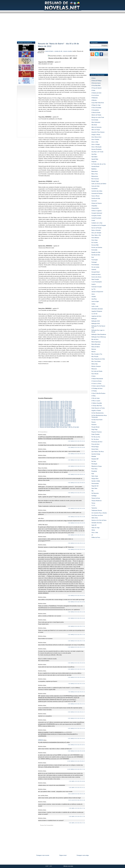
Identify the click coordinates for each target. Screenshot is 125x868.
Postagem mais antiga (83, 855)
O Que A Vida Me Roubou (98, 393)
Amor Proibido (95, 139)
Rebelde (93, 456)
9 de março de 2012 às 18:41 (76, 744)
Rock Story (94, 468)
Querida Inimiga (95, 454)
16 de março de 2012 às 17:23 (76, 769)
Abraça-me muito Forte (97, 117)
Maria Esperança (96, 341)
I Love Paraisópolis (96, 281)
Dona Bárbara (95, 237)
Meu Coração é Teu (96, 354)
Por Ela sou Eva (95, 436)
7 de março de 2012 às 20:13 (76, 691)
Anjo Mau (94, 154)
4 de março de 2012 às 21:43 (76, 543)
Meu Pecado (94, 356)
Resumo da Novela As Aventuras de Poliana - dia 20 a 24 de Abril (57, 413)
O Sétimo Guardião (96, 403)
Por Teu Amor (95, 439)
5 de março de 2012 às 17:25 (76, 634)
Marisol (93, 351)
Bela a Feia (94, 173)
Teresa (93, 503)
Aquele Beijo (94, 159)
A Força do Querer (96, 88)
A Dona (93, 78)
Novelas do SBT (58, 51)
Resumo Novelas (67, 51)
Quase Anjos (94, 449)
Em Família (94, 242)
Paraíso (93, 422)
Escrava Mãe (95, 245)
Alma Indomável (95, 122)
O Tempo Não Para (96, 405)
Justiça (93, 304)
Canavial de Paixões (96, 193)
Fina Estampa (95, 264)
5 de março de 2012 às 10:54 (76, 601)
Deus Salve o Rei (96, 235)
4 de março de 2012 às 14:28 (76, 516)
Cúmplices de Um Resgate (98, 225)
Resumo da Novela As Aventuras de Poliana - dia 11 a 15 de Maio (57, 409)
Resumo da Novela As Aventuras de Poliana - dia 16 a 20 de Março (58, 420)
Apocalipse (94, 156)
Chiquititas (94, 205)
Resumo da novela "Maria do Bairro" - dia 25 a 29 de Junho (56, 401)
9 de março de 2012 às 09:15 (76, 718)
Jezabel (93, 296)
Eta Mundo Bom (95, 254)
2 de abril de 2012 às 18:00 (77, 781)
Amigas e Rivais (95, 134)
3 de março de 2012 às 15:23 (76, 441)
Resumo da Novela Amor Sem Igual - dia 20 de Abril (54, 423)
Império (93, 284)
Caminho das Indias (96, 191)
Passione (93, 424)
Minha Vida (94, 364)
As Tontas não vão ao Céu (98, 164)
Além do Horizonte (96, 127)
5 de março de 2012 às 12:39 (76, 611)
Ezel (92, 257)
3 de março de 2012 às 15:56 (76, 447)
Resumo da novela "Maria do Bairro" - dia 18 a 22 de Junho (56, 402)
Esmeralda (94, 250)
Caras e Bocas (95, 196)
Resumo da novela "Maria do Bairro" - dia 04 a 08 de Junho (56, 405)
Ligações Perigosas (96, 311)
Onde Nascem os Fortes (98, 408)
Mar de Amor (94, 339)
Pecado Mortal (95, 427)
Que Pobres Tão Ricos (97, 451)
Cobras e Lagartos (96, 210)
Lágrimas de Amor (96, 316)
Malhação (94, 318)
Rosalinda (94, 471)
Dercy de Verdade (96, 232)
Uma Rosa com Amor (97, 515)
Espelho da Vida (95, 252)
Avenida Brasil (95, 166)
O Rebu (93, 395)
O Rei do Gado (95, 398)
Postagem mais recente (42, 855)
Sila (92, 490)
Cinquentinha (95, 208)
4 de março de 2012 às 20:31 (76, 534)
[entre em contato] (106, 55)
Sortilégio (94, 495)
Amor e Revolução (96, 146)
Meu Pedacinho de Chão (98, 359)
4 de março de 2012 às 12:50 (76, 492)
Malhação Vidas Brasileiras (98, 334)
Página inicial (62, 855)
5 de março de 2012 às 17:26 (76, 640)
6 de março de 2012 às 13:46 (76, 669)
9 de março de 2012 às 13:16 (76, 728)
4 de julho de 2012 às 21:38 (76, 800)
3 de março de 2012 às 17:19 (76, 459)
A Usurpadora (95, 110)
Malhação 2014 (95, 323)
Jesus (93, 294)
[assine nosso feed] (92, 55)
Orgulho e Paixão (96, 410)
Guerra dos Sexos (96, 277)
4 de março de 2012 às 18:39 (76, 522)
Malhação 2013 (95, 321)
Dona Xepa (94, 240)
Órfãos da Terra (95, 537)
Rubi (92, 473)
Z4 (92, 535)
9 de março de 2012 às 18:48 (76, 750)
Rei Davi (93, 461)
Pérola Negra (95, 446)
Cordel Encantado (96, 218)
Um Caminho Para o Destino (99, 513)
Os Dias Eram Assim (96, 419)
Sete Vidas (94, 488)
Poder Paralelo (95, 434)
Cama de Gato (95, 186)
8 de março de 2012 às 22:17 (76, 711)
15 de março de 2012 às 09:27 (76, 761)
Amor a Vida (94, 142)
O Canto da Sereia (96, 381)
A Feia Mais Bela (96, 85)
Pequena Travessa (96, 432)
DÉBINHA (41, 740)
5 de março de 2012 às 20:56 (76, 662)
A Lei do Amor (95, 95)
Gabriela (93, 269)
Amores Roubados (96, 149)
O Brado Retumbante (97, 378)
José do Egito (95, 301)
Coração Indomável (96, 213)
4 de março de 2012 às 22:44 (76, 549)
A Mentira (94, 100)
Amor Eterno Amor (96, 137)
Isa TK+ (93, 289)
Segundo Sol (94, 486)
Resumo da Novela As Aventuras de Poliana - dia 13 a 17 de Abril (57, 415)
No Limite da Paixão (96, 371)
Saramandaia (95, 483)
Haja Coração (95, 279)
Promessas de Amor (96, 441)
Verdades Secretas (96, 522)
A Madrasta (94, 97)
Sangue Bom (94, 478)
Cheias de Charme (96, 203)
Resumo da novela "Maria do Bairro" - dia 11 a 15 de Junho (56, 404)
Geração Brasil (95, 272)
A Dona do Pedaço (96, 80)
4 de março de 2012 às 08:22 (76, 482)
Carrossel (94, 200)
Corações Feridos (96, 215)
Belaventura (94, 176)
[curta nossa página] (101, 55)
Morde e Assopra (96, 366)
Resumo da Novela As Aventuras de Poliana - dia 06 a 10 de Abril (57, 416)
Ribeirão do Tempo (96, 466)
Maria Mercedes (95, 344)
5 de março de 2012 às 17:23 (76, 626)
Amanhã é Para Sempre (98, 132)
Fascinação (94, 259)
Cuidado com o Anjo (96, 223)
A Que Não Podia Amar (97, 102)
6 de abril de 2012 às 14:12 (77, 787)
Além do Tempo (95, 129)
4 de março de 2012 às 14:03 (76, 508)
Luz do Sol (94, 313)
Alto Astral (94, 124)
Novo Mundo (94, 373)
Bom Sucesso (95, 178)
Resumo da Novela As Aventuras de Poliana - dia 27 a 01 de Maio (57, 412)
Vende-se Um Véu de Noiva (98, 520)
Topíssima (94, 508)
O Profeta (94, 391)
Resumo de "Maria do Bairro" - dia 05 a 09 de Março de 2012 (58, 45)
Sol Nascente (95, 493)
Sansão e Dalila (95, 481)
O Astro (93, 376)
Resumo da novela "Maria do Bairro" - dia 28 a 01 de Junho (56, 406)
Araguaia (93, 161)
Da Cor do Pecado (96, 227)
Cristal (93, 220)
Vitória (93, 530)
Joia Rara (94, 299)
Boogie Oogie (95, 181)
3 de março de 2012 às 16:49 (76, 453)
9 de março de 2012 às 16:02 (76, 738)
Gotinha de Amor (96, 274)
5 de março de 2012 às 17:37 (76, 647)
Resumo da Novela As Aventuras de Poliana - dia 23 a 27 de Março (58, 419)
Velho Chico (94, 517)
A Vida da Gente (95, 112)
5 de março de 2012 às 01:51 (76, 595)
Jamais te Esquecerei (97, 291)
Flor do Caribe (95, 267)
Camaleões (94, 188)
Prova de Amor (95, 444)
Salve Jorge (94, 476)
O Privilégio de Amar (96, 388)
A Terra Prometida (96, 107)
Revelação (94, 463)
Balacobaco (94, 171)
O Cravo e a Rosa (96, 383)
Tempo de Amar (95, 498)
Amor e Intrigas (95, 144)
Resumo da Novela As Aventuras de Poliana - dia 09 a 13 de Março (58, 421)
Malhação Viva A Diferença (98, 337)
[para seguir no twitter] (97, 55)
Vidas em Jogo (95, 527)
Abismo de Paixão (96, 115)
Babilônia (93, 169)
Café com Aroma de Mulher (98, 183)
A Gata (93, 90)
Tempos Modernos (96, 500)
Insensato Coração (96, 286)
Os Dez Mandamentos (97, 413)
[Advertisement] (62, 29)
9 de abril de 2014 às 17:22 (77, 822)
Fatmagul (94, 262)
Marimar (93, 349)
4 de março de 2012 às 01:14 (76, 474)
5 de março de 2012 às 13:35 (76, 618)
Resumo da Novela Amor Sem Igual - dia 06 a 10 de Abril (55, 425)
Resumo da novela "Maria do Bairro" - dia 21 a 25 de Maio (55, 408)
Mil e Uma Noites (96, 361)
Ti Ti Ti (93, 505)
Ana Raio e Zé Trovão (97, 151)
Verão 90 (93, 525)
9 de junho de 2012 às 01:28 (76, 793)
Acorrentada (94, 119)
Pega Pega (94, 429)
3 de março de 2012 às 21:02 (76, 466)
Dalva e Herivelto (96, 230)
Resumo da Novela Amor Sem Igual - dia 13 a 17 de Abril (55, 424)
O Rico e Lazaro (95, 400)
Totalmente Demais (96, 510)
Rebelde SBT (95, 459)
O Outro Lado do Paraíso (98, 386)
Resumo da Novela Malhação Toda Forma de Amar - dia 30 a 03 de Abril (59, 427)
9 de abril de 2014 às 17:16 (77, 808)
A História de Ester (96, 93)
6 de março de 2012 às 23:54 (76, 677)
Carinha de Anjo (95, 198)
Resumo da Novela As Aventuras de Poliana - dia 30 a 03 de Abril (57, 417)
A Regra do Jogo (96, 105)
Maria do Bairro (49, 51)
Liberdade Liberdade (97, 308)
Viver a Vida (94, 532)
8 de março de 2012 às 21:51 (76, 703)
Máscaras (94, 368)
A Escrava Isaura (96, 83)
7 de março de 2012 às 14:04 (76, 683)
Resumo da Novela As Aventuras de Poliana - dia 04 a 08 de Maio (57, 410)
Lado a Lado (94, 306)
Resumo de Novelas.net (57, 866)
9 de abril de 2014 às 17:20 (77, 816)
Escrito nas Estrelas (96, 247)
